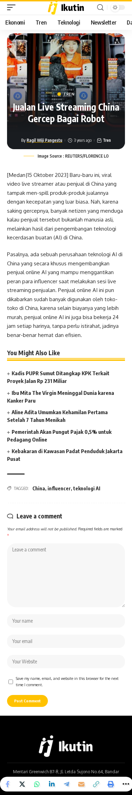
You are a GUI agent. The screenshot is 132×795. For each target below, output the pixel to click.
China (38, 488)
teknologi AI (86, 488)
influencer (59, 488)
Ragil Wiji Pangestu (44, 140)
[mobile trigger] (13, 7)
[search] (100, 7)
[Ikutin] (66, 7)
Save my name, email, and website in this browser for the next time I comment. (67, 681)
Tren (69, 94)
